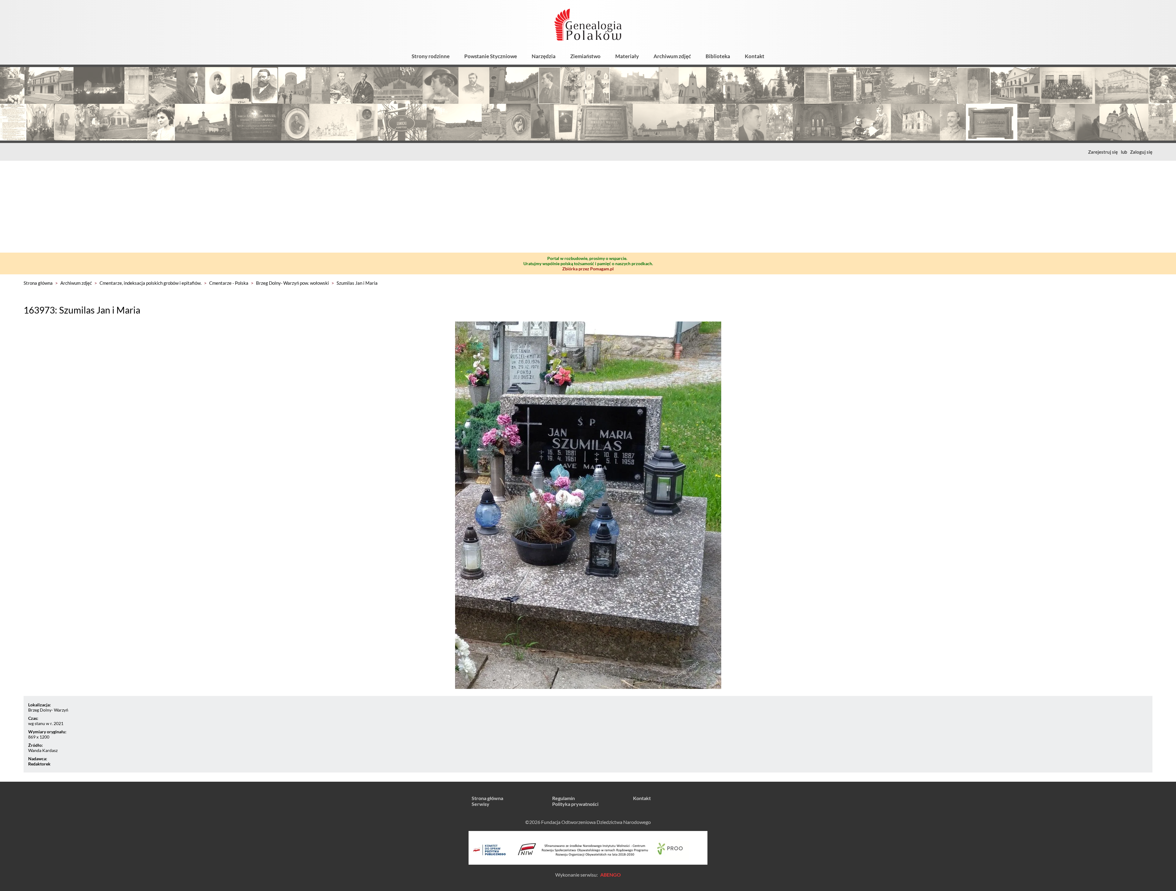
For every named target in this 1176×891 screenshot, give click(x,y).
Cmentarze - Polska (228, 283)
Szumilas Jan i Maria (357, 283)
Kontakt (754, 56)
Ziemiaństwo (585, 56)
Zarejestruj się (1103, 152)
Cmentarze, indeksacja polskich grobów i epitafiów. (151, 283)
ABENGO (610, 875)
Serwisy (480, 804)
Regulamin (563, 798)
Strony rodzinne (431, 56)
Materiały (627, 56)
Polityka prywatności (575, 804)
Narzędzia (544, 56)
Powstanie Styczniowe (490, 56)
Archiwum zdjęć (672, 56)
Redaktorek (39, 763)
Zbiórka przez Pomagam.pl (588, 268)
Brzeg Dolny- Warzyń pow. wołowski (292, 283)
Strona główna (38, 283)
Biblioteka (718, 56)
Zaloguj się (1141, 152)
